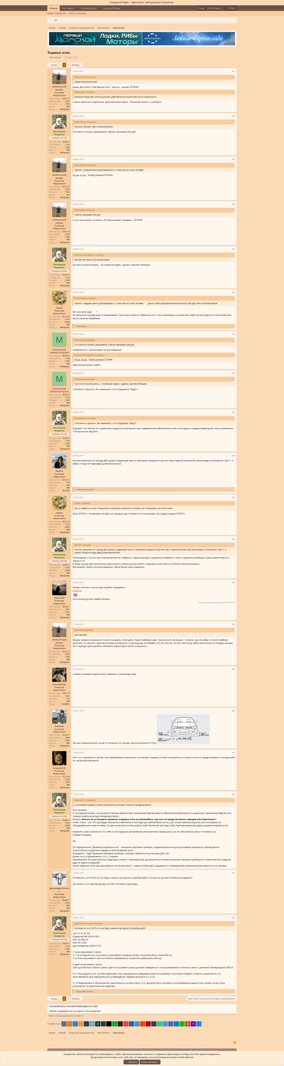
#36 (233, 710)
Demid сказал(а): (83, 545)
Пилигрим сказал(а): (85, 92)
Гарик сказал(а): (83, 503)
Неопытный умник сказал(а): (89, 254)
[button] (77, 8)
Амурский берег (112, 8)
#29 (233, 412)
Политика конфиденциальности (204, 1042)
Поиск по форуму (77, 13)
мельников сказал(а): (85, 77)
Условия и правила (176, 1042)
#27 (233, 334)
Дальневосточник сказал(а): (89, 923)
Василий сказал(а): (84, 630)
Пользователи (88, 8)
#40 (233, 917)
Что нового (68, 8)
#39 (233, 872)
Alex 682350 (59, 684)
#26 (233, 292)
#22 (233, 116)
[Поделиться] (229, 71)
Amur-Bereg (56, 1042)
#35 (233, 669)
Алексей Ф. (59, 767)
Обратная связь (133, 1042)
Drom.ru (77, 590)
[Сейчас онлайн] (59, 723)
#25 (233, 249)
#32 (233, 539)
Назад (54, 64)
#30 (233, 455)
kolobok (59, 726)
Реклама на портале (154, 1042)
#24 (233, 204)
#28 (233, 373)
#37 (233, 752)
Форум (54, 8)
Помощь (227, 1042)
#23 (233, 159)
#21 (233, 71)
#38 (233, 794)
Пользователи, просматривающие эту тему (73, 1006)
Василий (59, 597)
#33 (233, 582)
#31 (233, 497)
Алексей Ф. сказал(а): (85, 800)
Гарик (59, 307)
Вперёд (75, 64)
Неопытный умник (59, 88)
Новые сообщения (56, 13)
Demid (59, 470)
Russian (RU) (72, 1042)
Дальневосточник (59, 890)
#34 (233, 624)
